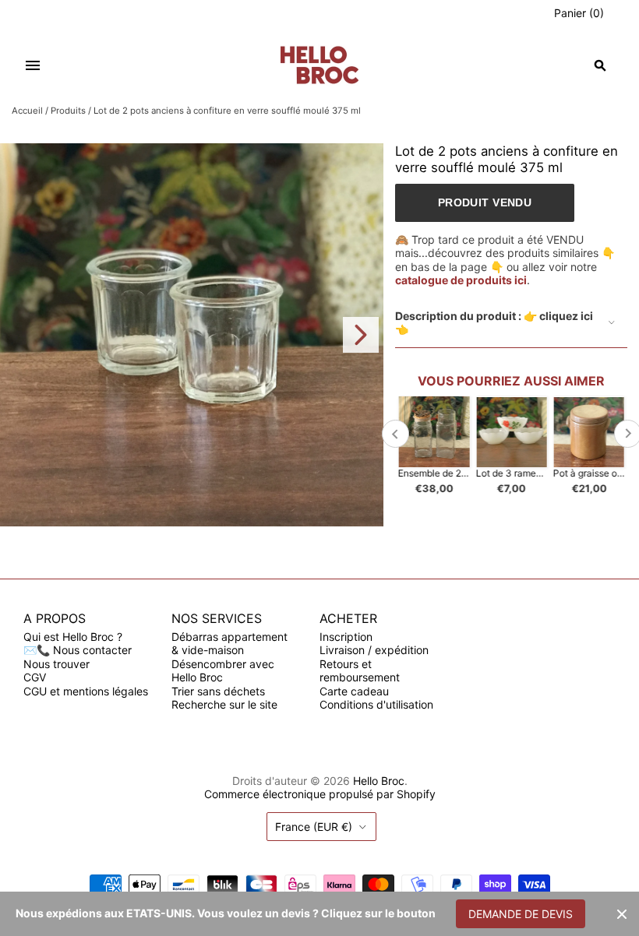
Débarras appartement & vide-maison (229, 643)
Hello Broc (378, 780)
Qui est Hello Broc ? (72, 636)
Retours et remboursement (360, 670)
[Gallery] (191, 334)
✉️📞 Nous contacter (77, 649)
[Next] (360, 335)
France (313, 826)
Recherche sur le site (224, 704)
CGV (34, 677)
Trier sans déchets (218, 691)
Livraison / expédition (374, 649)
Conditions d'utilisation (376, 704)
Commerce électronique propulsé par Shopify (320, 794)
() (579, 12)
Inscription (346, 636)
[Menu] (32, 65)
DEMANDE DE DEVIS (520, 913)
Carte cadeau (354, 691)
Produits (68, 110)
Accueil (27, 110)
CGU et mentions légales (85, 691)
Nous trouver (56, 663)
